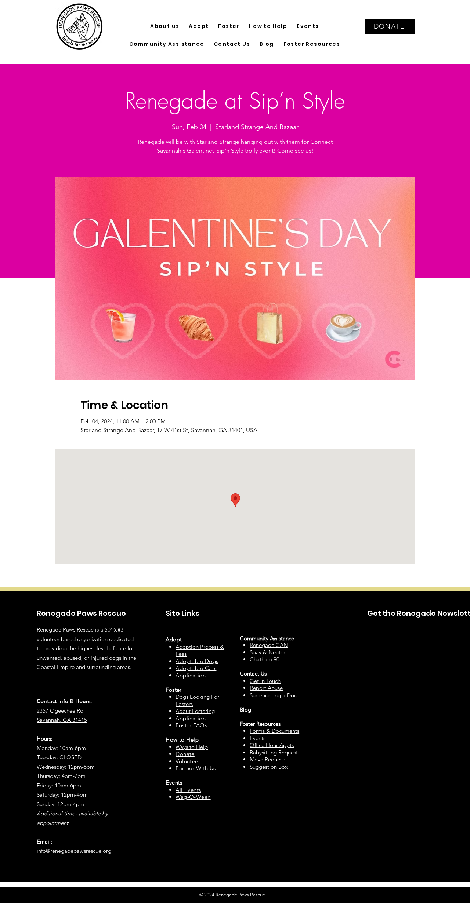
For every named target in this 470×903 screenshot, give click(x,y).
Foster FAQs (191, 725)
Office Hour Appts (272, 745)
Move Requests (268, 759)
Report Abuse (266, 687)
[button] (165, 26)
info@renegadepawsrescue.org (74, 850)
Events (257, 738)
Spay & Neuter (267, 652)
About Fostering (195, 711)
